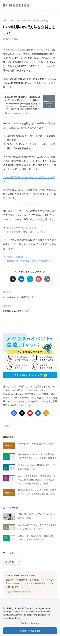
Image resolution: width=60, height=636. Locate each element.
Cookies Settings (30, 623)
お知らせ (44, 20)
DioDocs (26, 20)
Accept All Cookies (30, 631)
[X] (13, 279)
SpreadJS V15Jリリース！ (16, 310)
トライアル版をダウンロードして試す (26, 231)
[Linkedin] (21, 279)
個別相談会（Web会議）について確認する (28, 261)
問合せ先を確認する (17, 256)
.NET (5, 20)
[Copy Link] (47, 279)
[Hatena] (30, 279)
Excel (35, 20)
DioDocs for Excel (14, 49)
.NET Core (15, 20)
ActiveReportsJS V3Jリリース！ (19, 297)
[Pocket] (39, 279)
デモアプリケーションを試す (22, 227)
